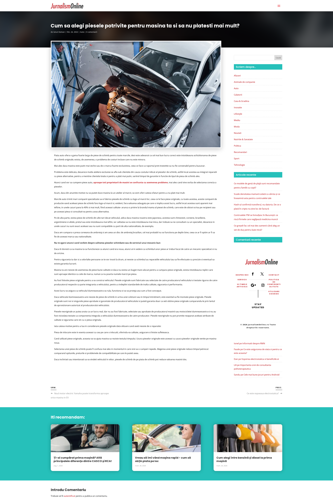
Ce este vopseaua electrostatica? (263, 393)
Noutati (237, 133)
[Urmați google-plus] (253, 285)
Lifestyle (238, 113)
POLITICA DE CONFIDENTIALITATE (274, 283)
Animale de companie (244, 82)
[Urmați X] (262, 274)
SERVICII (242, 279)
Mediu (237, 120)
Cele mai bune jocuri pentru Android (261, 374)
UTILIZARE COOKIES (274, 292)
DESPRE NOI (242, 275)
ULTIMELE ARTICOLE (242, 285)
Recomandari (240, 152)
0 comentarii (91, 32)
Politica (237, 145)
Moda (237, 126)
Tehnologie (239, 164)
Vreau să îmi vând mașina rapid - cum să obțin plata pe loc (163, 459)
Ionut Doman (59, 32)
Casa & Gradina (241, 101)
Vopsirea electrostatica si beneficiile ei (260, 359)
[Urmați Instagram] (263, 285)
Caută (278, 57)
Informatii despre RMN (253, 343)
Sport (236, 158)
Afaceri (237, 75)
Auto (82, 32)
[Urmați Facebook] (253, 274)
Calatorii (238, 94)
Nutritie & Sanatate (243, 139)
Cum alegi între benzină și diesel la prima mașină (244, 459)
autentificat (69, 496)
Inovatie (238, 107)
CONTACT (274, 275)
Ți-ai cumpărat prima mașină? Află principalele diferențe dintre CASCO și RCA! (83, 459)
